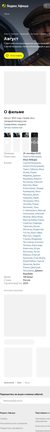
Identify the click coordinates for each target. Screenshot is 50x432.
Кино (19, 343)
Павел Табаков (30, 169)
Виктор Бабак (30, 220)
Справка (3, 379)
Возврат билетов (7, 393)
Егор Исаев (39, 258)
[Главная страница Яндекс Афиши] (4, 6)
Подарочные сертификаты (11, 388)
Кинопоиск (18, 290)
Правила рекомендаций (10, 402)
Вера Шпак (37, 217)
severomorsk (9, 343)
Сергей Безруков (32, 163)
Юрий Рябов (29, 261)
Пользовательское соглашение (13, 383)
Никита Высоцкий (32, 156)
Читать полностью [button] (13, 127)
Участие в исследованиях (11, 398)
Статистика (39, 424)
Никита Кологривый (33, 166)
